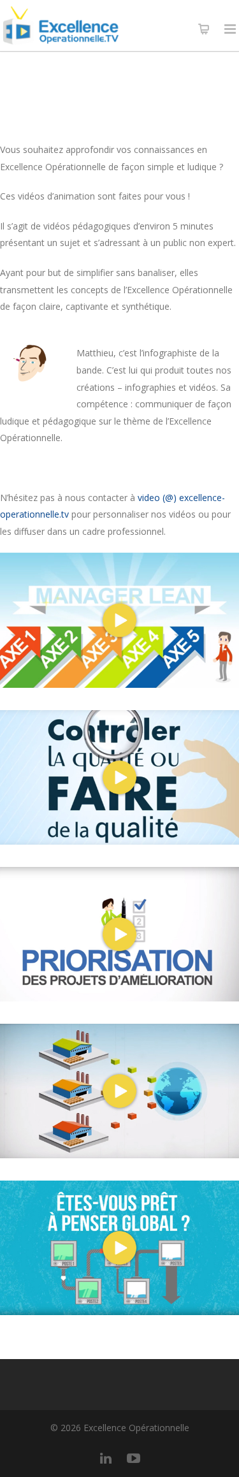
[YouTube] (134, 1458)
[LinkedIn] (106, 1458)
